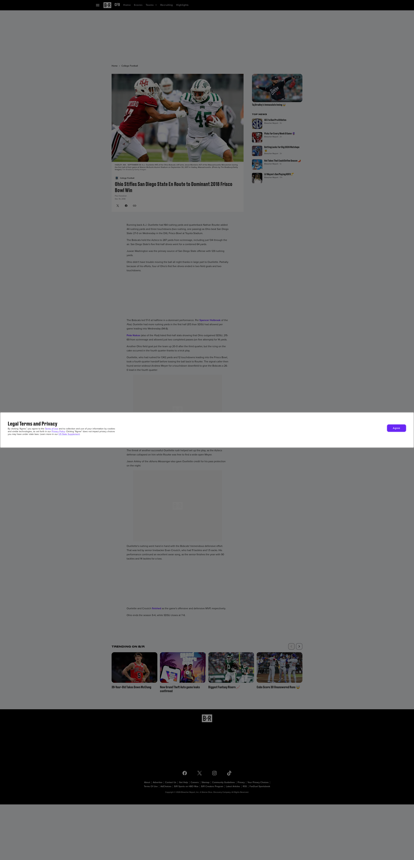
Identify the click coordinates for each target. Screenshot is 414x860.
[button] (396, 428)
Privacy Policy (58, 431)
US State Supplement (69, 434)
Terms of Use (51, 428)
